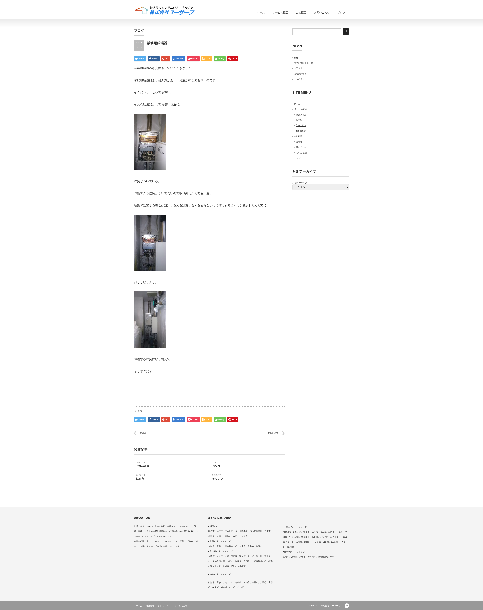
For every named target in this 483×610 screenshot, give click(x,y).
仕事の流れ (301, 125)
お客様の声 (301, 131)
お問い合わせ (322, 12)
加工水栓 (298, 68)
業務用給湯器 (300, 74)
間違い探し (273, 433)
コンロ (216, 466)
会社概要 (301, 12)
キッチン (217, 478)
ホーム (261, 12)
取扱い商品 (301, 115)
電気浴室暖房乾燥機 (303, 63)
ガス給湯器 (142, 466)
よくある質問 (302, 152)
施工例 (299, 120)
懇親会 (143, 433)
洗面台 (140, 478)
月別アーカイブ (299, 182)
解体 (296, 57)
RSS (347, 605)
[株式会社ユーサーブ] (165, 10)
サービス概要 (280, 12)
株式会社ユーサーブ (330, 605)
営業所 (299, 142)
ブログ (341, 12)
